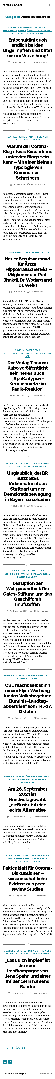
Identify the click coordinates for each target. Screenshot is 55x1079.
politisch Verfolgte (32, 33)
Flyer (33, 855)
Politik (15, 33)
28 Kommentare (39, 62)
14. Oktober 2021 (19, 718)
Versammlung (39, 466)
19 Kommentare (41, 816)
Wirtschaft (27, 782)
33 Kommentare (41, 611)
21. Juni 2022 (19, 292)
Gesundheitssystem (15, 951)
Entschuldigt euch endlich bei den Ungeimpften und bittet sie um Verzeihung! (27, 47)
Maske (11, 858)
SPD (27, 356)
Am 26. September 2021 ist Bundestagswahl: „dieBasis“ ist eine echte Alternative (27, 799)
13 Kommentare (38, 395)
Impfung (46, 951)
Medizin (10, 252)
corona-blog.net (12, 5)
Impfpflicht (40, 27)
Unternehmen (38, 779)
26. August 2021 (19, 993)
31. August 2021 (19, 895)
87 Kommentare (38, 184)
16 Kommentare (40, 718)
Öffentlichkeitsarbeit (39, 30)
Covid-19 (20, 350)
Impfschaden (10, 30)
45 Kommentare (38, 292)
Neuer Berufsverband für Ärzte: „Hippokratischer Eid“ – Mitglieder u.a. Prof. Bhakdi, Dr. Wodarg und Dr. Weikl (27, 272)
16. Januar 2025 (19, 62)
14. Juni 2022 (19, 395)
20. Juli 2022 (19, 184)
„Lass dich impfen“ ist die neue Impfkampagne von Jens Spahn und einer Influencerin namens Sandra (27, 973)
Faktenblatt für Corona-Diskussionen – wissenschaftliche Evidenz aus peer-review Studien (27, 878)
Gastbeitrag (20, 137)
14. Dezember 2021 (18, 611)
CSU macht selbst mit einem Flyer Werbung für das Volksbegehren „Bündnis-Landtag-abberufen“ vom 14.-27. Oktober (27, 698)
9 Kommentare (39, 895)
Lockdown (43, 855)
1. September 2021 (19, 816)
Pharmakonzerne (40, 574)
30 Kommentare (39, 993)
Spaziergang (24, 466)
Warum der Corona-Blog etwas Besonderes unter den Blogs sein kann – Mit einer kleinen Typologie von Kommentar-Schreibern (27, 162)
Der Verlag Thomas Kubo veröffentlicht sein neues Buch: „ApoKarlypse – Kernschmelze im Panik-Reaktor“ (27, 376)
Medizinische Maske (36, 858)
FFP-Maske (23, 855)
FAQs (9, 137)
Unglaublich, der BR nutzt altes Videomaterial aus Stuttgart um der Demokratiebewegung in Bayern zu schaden (27, 486)
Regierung (45, 353)
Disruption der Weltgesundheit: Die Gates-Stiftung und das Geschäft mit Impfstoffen (27, 593)
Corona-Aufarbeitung (20, 27)
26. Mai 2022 (19, 506)
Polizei (11, 466)
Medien (22, 30)
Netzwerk (42, 137)
